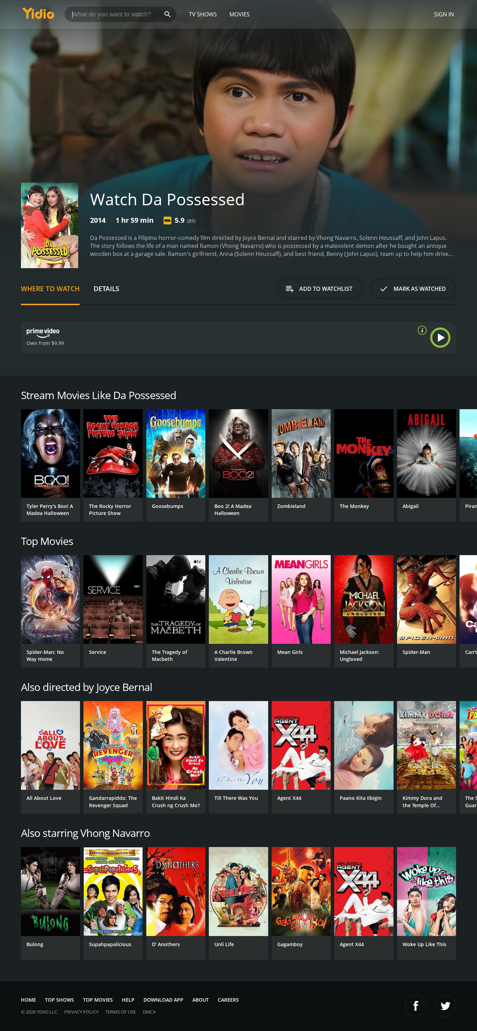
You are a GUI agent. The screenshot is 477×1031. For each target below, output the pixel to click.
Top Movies (98, 999)
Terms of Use (120, 1012)
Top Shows (59, 999)
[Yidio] (38, 15)
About (200, 999)
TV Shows (203, 14)
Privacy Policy (81, 1012)
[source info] (421, 330)
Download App (163, 999)
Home (28, 999)
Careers (228, 999)
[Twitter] (445, 1006)
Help (128, 999)
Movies (239, 14)
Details (106, 288)
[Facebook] (416, 1006)
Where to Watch (50, 288)
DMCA (149, 1012)
